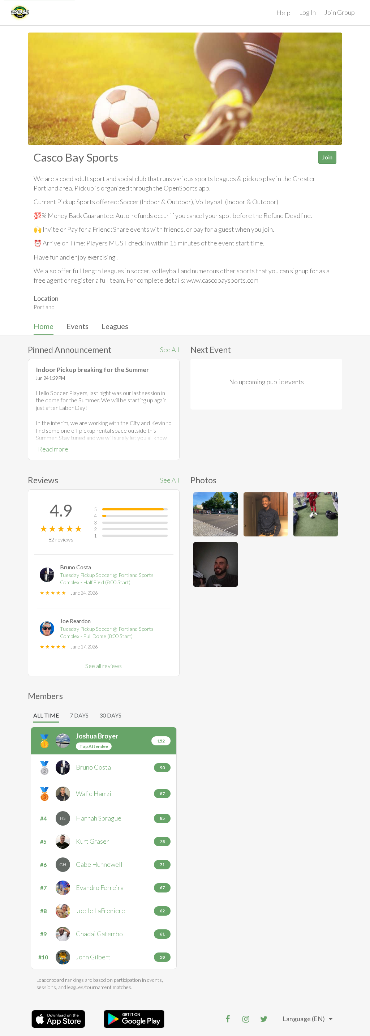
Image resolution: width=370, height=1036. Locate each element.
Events (77, 326)
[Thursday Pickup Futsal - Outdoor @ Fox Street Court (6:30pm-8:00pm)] (215, 514)
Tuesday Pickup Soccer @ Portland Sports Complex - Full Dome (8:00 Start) (107, 632)
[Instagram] (245, 1019)
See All (170, 350)
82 (60, 539)
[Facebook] (227, 1019)
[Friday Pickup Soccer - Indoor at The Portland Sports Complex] (315, 514)
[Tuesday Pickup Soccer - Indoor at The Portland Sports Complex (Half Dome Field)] (266, 514)
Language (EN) (304, 1019)
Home (43, 326)
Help (283, 13)
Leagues (115, 326)
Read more (53, 449)
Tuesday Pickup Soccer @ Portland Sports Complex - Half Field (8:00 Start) (107, 579)
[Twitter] (264, 1019)
